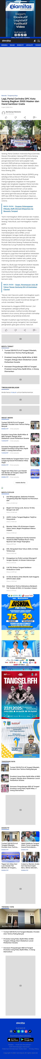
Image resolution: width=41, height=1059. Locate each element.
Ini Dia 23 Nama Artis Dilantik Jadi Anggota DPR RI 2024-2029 (22, 578)
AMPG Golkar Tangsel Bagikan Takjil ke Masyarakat (21, 518)
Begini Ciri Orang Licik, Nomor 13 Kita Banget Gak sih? (20, 509)
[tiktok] (29, 1031)
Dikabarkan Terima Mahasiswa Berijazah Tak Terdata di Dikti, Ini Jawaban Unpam (21, 587)
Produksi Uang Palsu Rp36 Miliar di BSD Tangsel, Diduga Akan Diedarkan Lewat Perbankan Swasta (20, 359)
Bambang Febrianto (13, 112)
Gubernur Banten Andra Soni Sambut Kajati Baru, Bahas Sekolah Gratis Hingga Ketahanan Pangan (30, 867)
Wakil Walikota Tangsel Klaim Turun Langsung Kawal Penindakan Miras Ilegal (15, 460)
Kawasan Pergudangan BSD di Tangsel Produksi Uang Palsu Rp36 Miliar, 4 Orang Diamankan (21, 369)
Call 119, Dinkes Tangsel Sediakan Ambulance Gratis (18, 568)
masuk (13, 392)
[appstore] (13, 1040)
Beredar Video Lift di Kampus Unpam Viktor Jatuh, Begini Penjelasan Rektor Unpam (21, 528)
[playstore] (27, 1040)
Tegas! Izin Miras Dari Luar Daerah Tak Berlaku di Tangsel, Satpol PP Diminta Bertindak (14, 473)
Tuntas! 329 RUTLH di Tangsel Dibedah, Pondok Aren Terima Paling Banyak (20, 351)
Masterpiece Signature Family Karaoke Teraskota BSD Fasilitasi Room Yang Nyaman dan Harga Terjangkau (21, 540)
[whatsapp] (18, 1031)
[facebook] (11, 1031)
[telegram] (22, 1031)
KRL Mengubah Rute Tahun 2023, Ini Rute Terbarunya (22, 550)
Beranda (3, 95)
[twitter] (14, 1031)
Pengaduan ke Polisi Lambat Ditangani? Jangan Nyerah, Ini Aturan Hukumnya (21, 559)
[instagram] (26, 1031)
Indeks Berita (20, 483)
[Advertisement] (20, 68)
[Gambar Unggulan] (20, 135)
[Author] (3, 113)
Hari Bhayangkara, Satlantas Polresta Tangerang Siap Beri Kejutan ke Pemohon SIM (22, 498)
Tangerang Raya (13, 95)
